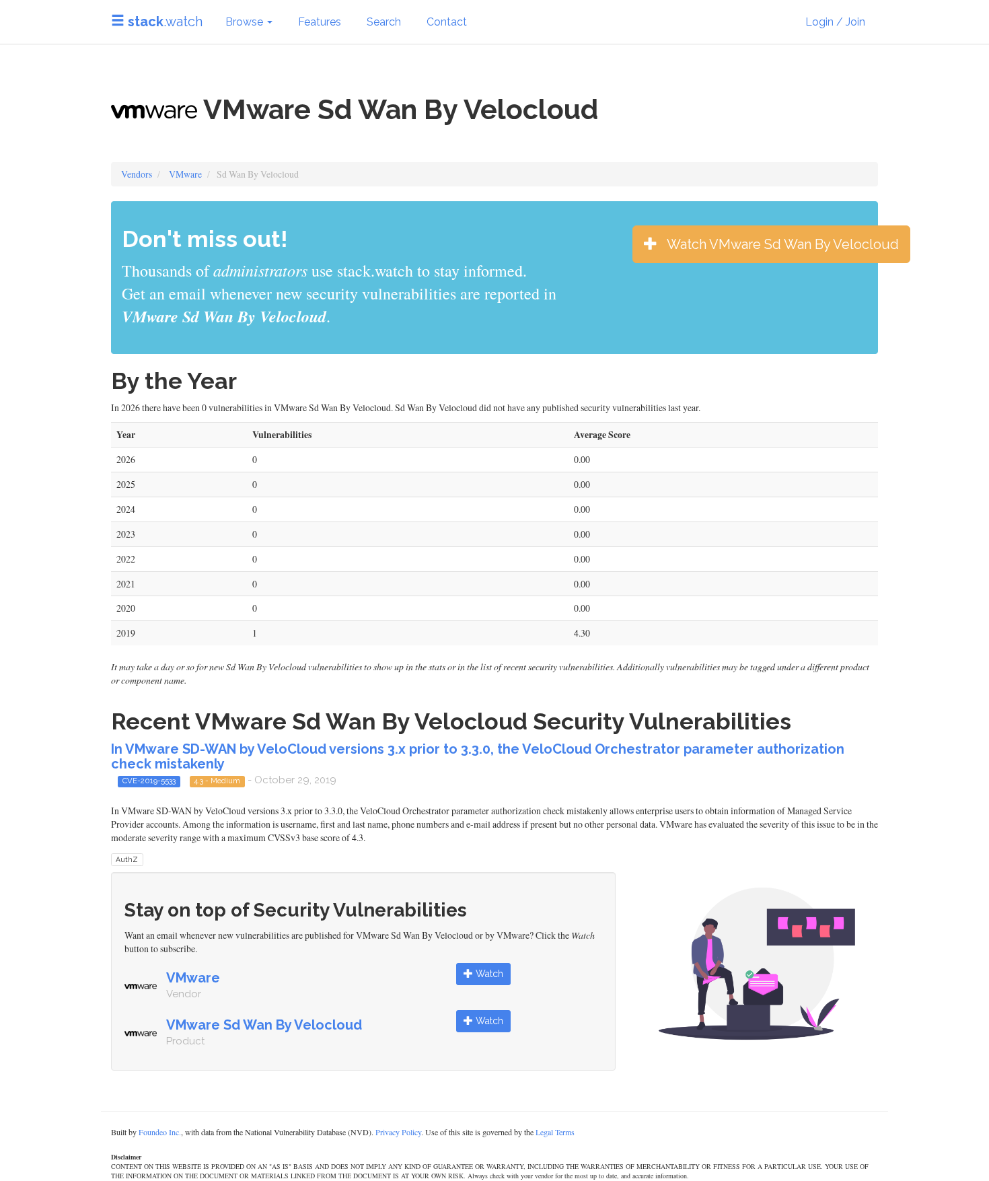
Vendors (136, 174)
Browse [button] (245, 21)
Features (319, 21)
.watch (165, 21)
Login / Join (835, 21)
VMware (185, 174)
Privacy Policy (398, 1131)
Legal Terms (555, 1131)
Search (384, 21)
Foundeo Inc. (160, 1131)
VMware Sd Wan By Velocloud (264, 1025)
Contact (447, 21)
